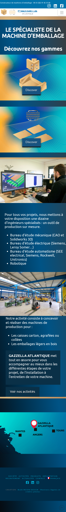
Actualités (28, 478)
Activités (24, 476)
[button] (62, 12)
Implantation (50, 476)
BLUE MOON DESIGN (28, 490)
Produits (36, 476)
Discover (31, 90)
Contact (40, 478)
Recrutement (13, 478)
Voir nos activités (22, 391)
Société (12, 476)
